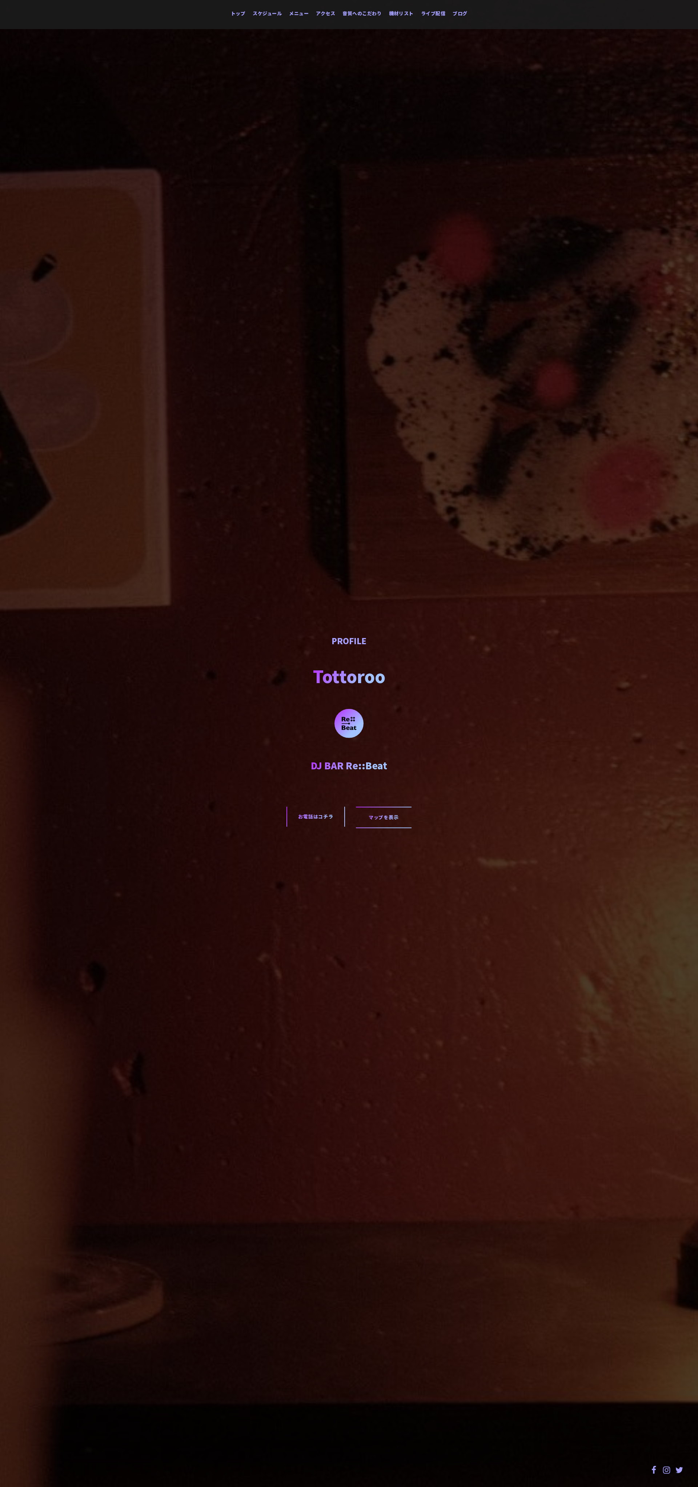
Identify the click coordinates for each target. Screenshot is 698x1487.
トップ (238, 13)
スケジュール (267, 13)
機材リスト (401, 13)
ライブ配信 (433, 13)
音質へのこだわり (362, 13)
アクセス (325, 13)
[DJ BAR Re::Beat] (349, 722)
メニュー (299, 13)
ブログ (460, 13)
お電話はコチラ (315, 816)
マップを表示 (384, 817)
